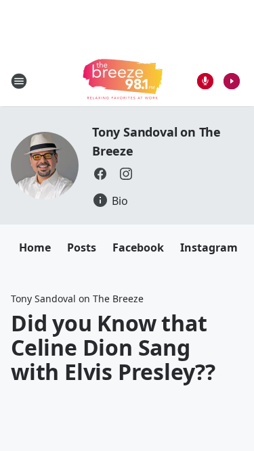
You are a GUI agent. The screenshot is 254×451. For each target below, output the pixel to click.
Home (35, 247)
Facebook (138, 247)
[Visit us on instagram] (126, 174)
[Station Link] (123, 81)
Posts (81, 247)
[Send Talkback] (205, 81)
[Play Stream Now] (232, 81)
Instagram (209, 247)
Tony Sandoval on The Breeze (77, 298)
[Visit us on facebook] (100, 174)
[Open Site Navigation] (19, 81)
